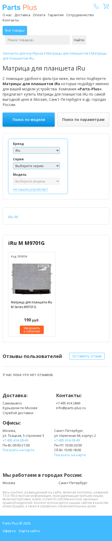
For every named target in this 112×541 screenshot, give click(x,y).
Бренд (18, 144)
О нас (7, 15)
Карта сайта (29, 530)
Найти (79, 40)
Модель (20, 174)
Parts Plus (20, 7)
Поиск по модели (29, 119)
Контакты (11, 20)
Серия (18, 159)
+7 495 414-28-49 (15, 440)
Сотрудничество (80, 15)
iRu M (13, 216)
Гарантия (56, 15)
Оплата (39, 15)
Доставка (22, 15)
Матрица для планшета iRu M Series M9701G (31, 304)
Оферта (9, 530)
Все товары (14, 30)
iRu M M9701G (26, 242)
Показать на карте (18, 450)
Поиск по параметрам (83, 119)
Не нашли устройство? (30, 189)
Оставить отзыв (87, 356)
